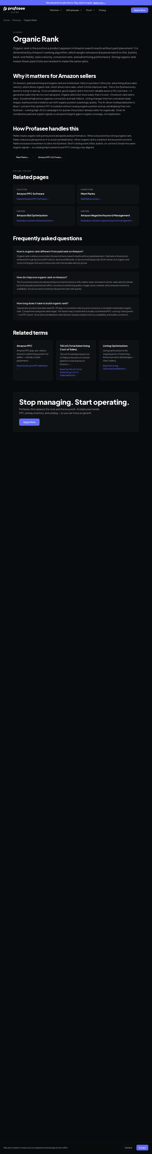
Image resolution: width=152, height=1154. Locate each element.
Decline (128, 1147)
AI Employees (72, 10)
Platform (54, 10)
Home (7, 20)
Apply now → (99, 2)
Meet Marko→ (23, 157)
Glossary (16, 20)
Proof (89, 10)
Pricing (102, 10)
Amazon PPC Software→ (50, 157)
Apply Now (139, 10)
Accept (142, 1147)
